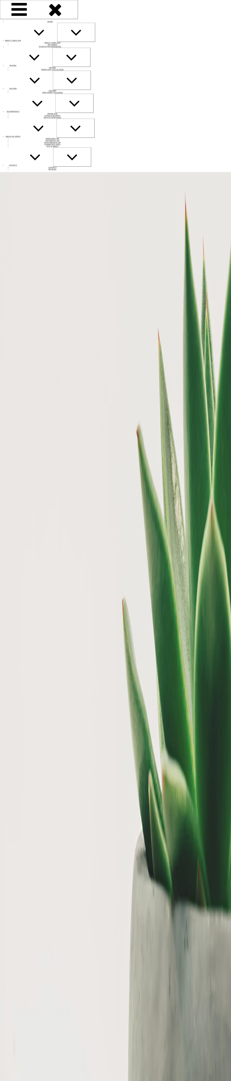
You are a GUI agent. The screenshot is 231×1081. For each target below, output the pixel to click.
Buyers (13, 65)
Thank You (52, 114)
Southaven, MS (52, 141)
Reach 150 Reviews (52, 118)
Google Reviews (52, 116)
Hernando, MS (52, 139)
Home (50, 22)
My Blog (52, 169)
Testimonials (13, 112)
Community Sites (52, 144)
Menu (75, 18)
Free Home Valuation (52, 93)
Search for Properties (50, 47)
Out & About (52, 146)
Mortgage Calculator (52, 70)
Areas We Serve (13, 136)
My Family (52, 45)
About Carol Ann (13, 41)
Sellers (13, 89)
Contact (13, 165)
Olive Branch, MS (52, 142)
